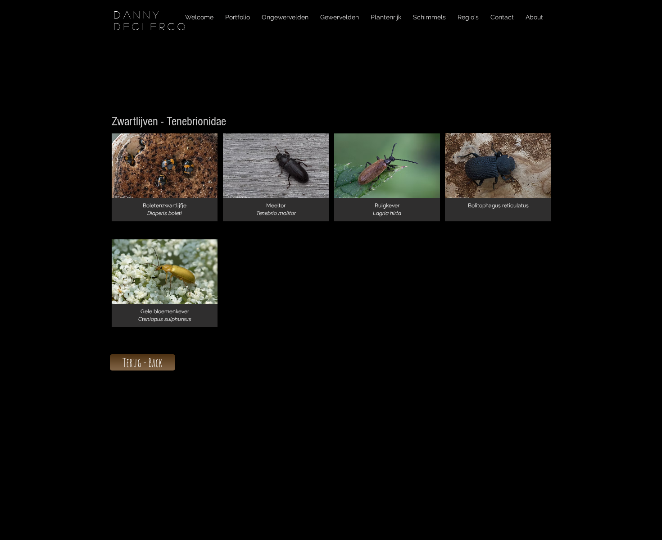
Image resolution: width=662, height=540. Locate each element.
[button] (165, 177)
